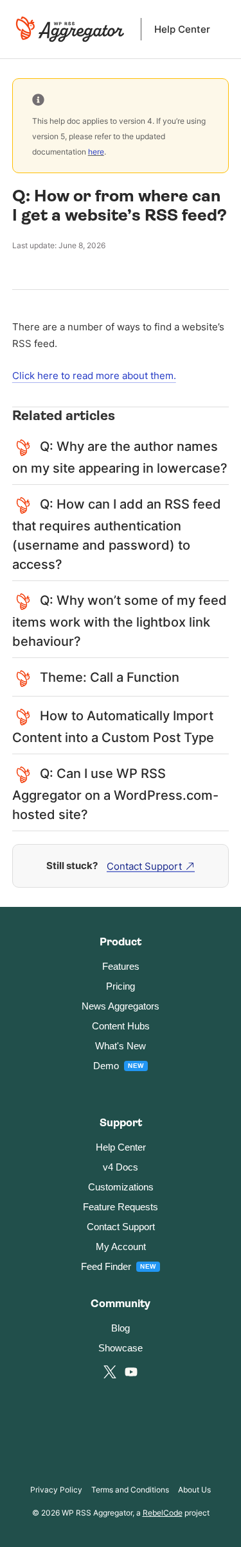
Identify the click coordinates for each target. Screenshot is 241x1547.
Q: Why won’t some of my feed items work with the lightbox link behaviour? (119, 621)
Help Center (182, 29)
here (96, 151)
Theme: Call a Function (109, 677)
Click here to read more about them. (94, 375)
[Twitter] (109, 1371)
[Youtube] (131, 1371)
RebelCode (163, 1512)
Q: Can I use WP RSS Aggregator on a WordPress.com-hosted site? (115, 794)
